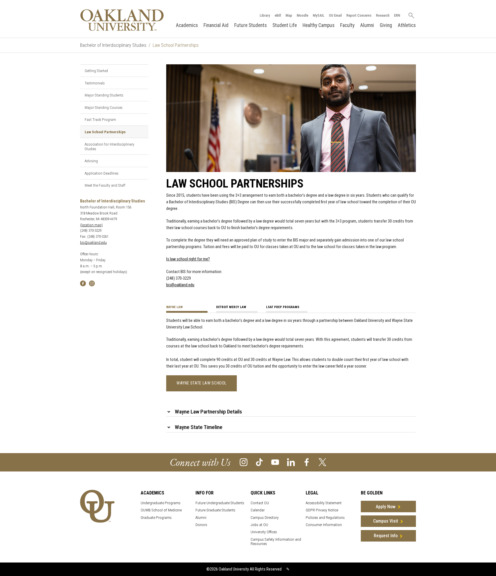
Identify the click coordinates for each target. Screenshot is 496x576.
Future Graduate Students (215, 510)
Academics (187, 25)
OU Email (335, 15)
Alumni (367, 25)
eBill (278, 15)
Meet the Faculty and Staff (105, 185)
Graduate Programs (156, 517)
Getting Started (96, 70)
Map (289, 15)
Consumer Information (324, 525)
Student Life (284, 25)
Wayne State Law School (201, 383)
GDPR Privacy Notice (322, 510)
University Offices (264, 532)
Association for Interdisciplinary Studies (109, 146)
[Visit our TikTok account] (259, 462)
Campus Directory (265, 517)
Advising (91, 161)
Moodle (302, 15)
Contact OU (260, 503)
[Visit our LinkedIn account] (291, 462)
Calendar (258, 510)
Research (383, 15)
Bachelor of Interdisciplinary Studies (113, 45)
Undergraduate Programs (161, 503)
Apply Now (386, 506)
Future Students (250, 25)
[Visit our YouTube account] (275, 462)
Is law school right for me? (188, 259)
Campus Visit (385, 521)
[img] (83, 283)
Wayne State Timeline (198, 427)
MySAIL (318, 15)
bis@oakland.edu (93, 242)
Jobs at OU (259, 525)
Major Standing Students (104, 95)
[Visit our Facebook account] (307, 462)
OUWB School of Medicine (161, 510)
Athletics (407, 25)
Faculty (347, 25)
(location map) (91, 225)
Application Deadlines (102, 173)
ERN (397, 15)
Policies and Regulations (325, 517)
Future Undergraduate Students (219, 503)
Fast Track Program (100, 119)
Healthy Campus (318, 25)
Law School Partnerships (105, 131)
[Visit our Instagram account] (243, 462)
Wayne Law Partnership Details (208, 411)
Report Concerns (358, 15)
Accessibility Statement (324, 503)
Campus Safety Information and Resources (276, 541)
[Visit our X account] (322, 462)
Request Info (386, 535)
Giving (386, 25)
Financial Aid (216, 25)
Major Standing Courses (104, 107)
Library (265, 15)
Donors (201, 525)
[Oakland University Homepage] (122, 20)
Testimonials (95, 83)
